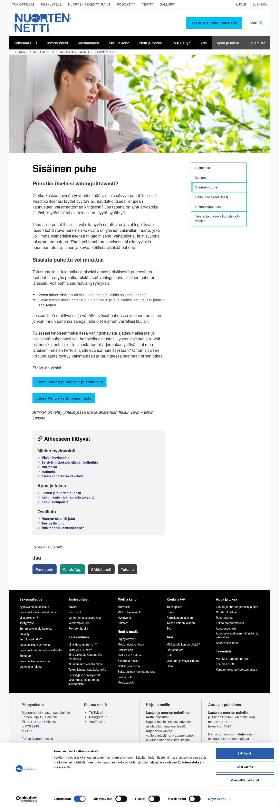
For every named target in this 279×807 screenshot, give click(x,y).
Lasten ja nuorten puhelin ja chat (237, 607)
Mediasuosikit (126, 682)
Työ (169, 628)
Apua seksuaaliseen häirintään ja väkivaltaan (237, 635)
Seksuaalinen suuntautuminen (38, 612)
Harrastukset (175, 650)
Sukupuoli (25, 655)
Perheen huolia (78, 628)
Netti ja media (128, 631)
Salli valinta (245, 767)
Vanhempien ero (79, 623)
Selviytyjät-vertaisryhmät (84, 675)
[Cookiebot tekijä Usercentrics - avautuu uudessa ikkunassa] (26, 799)
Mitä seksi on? (28, 617)
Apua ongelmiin (226, 628)
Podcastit (126, 4)
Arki (170, 637)
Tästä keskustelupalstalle (214, 22)
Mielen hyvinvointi (74, 52)
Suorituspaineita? (30, 639)
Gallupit (167, 4)
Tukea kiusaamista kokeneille (87, 669)
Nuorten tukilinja (226, 612)
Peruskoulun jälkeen (180, 617)
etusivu (21, 52)
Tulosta (127, 569)
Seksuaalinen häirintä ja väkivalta (40, 650)
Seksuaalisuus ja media (34, 645)
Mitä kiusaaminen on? (82, 644)
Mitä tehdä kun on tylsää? (183, 644)
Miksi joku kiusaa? (80, 650)
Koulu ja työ (176, 599)
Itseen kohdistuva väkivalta (62, 476)
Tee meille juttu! (53, 523)
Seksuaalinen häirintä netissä (136, 671)
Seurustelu (75, 612)
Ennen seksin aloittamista (35, 628)
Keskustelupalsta (54, 502)
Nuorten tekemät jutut (89, 4)
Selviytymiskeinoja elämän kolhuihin (69, 462)
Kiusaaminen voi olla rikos (85, 664)
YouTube (95, 722)
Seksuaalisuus (30, 599)
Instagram (96, 717)
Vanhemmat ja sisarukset (84, 617)
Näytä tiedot (216, 799)
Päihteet (123, 623)
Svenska (260, 4)
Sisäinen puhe (105, 52)
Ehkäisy (24, 634)
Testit (147, 4)
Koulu (170, 612)
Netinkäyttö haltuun (130, 655)
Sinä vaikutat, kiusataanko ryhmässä (85, 656)
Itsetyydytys (27, 623)
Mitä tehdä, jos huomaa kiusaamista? (83, 682)
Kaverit (72, 607)
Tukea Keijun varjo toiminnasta (64, 398)
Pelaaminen (125, 650)
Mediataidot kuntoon (131, 644)
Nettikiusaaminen (129, 666)
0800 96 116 (222, 738)
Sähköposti (101, 569)
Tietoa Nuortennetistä (37, 738)
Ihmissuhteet (78, 599)
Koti (169, 655)
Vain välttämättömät (245, 780)
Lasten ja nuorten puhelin (61, 493)
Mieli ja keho (43, 52)
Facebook (44, 569)
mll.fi (25, 731)
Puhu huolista (224, 617)
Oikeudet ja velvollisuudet (183, 661)
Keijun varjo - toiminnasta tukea (66, 497)
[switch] (121, 799)
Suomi (241, 4)
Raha (170, 666)
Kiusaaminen (78, 637)
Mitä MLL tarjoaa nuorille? (233, 659)
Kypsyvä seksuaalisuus (34, 607)
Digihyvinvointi (127, 639)
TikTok (94, 712)
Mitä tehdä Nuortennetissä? (62, 528)
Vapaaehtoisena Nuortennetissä (236, 669)
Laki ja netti (125, 677)
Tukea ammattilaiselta (230, 623)
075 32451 (33, 726)
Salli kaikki (244, 753)
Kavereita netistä (128, 661)
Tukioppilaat (23, 4)
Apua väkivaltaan (227, 643)
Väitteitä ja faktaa (30, 666)
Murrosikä (49, 467)
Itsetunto (48, 471)
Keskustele (51, 4)
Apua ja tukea (226, 599)
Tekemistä (224, 651)
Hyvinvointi (125, 617)
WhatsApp (72, 569)
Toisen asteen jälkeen (181, 623)
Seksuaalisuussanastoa (34, 661)
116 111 (217, 717)
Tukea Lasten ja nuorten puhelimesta (69, 381)
